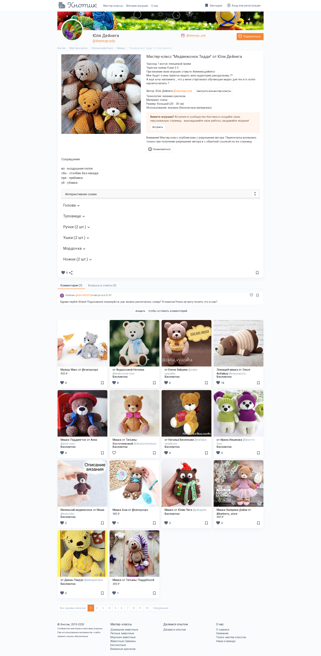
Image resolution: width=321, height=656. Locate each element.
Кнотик (61, 48)
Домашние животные (124, 629)
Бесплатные (118, 645)
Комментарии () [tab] (71, 285)
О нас (154, 5)
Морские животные (123, 637)
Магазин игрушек (137, 5)
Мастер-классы (113, 5)
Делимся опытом (174, 629)
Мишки (121, 48)
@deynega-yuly (104, 41)
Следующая (160, 608)
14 (220, 382)
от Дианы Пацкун (82, 580)
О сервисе (222, 629)
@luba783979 (82, 295)
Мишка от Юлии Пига (185, 510)
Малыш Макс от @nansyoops (79, 369)
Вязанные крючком (123, 649)
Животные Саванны (123, 641)
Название (222, 633)
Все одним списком (72, 608)
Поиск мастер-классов (231, 637)
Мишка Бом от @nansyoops (130, 510)
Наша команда (225, 641)
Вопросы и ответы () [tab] (102, 285)
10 (146, 608)
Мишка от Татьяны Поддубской (133, 580)
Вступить (158, 127)
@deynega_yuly (196, 35)
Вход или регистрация (243, 5)
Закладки (213, 5)
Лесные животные (122, 633)
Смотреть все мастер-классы (214, 91)
